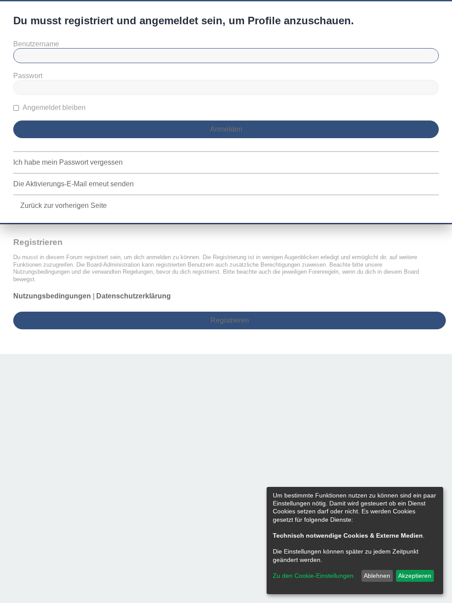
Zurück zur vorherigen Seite (63, 205)
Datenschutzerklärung (133, 296)
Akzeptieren (414, 575)
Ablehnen (377, 575)
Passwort (27, 75)
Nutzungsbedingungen (52, 296)
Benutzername (36, 44)
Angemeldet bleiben (53, 107)
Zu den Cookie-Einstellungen (313, 575)
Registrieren (230, 320)
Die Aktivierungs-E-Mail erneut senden (73, 184)
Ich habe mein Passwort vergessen (68, 162)
